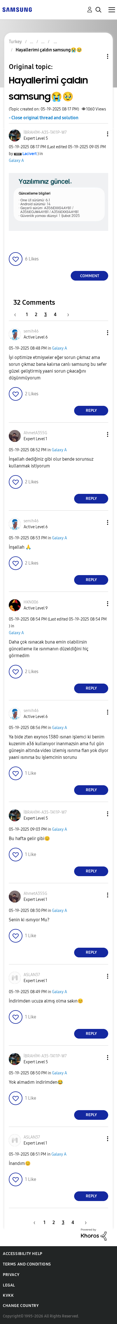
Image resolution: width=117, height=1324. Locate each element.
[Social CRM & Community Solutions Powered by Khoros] (93, 1234)
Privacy (11, 1274)
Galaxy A (16, 160)
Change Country (21, 1305)
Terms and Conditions (27, 1264)
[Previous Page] (17, 314)
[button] (98, 134)
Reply (91, 410)
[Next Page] (66, 314)
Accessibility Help (22, 1253)
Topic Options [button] (98, 56)
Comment (89, 275)
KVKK (8, 1295)
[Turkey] (17, 9)
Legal (9, 1285)
